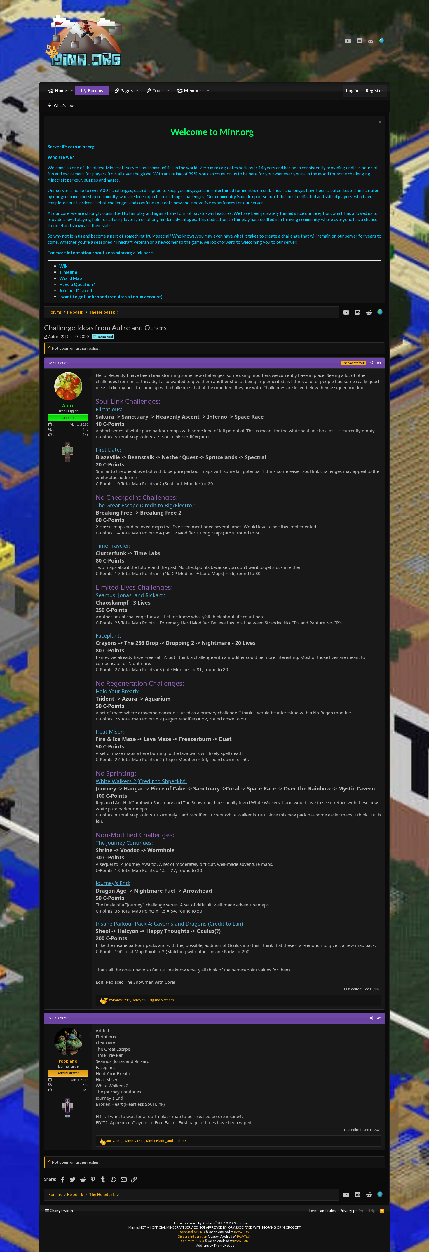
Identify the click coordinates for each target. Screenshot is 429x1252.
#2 (379, 1018)
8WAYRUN (241, 1232)
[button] (72, 91)
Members (193, 90)
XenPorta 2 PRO (192, 1241)
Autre (53, 336)
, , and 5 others (141, 1000)
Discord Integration (192, 1236)
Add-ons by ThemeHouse (215, 1245)
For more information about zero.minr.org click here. (101, 252)
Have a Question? (77, 284)
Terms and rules (322, 1210)
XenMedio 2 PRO (192, 1232)
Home (61, 90)
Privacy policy (351, 1210)
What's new (64, 105)
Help (372, 1210)
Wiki (64, 266)
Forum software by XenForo (214, 1223)
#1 (379, 363)
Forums (95, 90)
